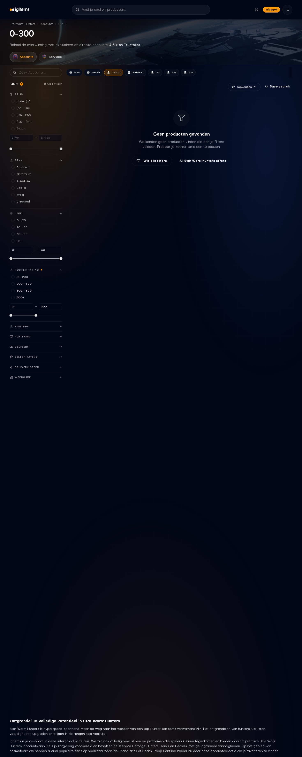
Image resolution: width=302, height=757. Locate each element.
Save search (280, 86)
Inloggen (271, 9)
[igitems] (19, 10)
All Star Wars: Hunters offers (203, 161)
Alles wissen (54, 83)
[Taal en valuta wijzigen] (256, 10)
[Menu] (287, 10)
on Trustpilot (124, 45)
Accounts (46, 24)
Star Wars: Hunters (23, 24)
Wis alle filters (155, 161)
